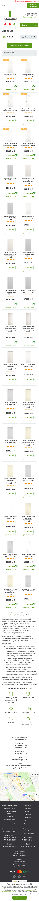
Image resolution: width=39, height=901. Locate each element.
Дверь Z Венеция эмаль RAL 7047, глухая (10, 292)
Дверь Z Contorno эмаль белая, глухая (28, 217)
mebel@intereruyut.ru (28, 846)
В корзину (11, 86)
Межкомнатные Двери (9, 805)
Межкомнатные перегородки (9, 820)
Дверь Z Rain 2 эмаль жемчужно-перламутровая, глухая (28, 519)
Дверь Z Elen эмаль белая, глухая (10, 75)
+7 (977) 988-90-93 (28, 833)
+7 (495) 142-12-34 (31, 13)
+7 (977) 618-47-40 (31, 15)
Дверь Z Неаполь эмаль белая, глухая (28, 75)
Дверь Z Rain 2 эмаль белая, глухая (28, 555)
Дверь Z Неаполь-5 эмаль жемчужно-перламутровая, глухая (28, 405)
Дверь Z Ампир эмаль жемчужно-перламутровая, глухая (10, 367)
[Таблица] (35, 53)
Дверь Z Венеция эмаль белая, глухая (10, 109)
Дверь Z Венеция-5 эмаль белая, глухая (10, 144)
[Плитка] (25, 53)
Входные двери (9, 808)
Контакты (28, 821)
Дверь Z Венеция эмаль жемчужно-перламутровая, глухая (28, 329)
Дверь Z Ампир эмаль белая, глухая (28, 365)
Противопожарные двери (9, 812)
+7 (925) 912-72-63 (19, 754)
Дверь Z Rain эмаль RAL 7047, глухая (28, 590)
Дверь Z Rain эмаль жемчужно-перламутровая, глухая (10, 591)
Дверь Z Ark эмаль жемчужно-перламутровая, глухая (10, 481)
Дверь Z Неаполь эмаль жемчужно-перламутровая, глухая (10, 329)
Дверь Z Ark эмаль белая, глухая (10, 517)
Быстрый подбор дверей (19, 45)
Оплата (27, 811)
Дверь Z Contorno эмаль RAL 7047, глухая (10, 217)
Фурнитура (9, 816)
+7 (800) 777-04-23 (19, 739)
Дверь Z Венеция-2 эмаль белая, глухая (28, 144)
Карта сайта (28, 824)
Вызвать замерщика (33, 5)
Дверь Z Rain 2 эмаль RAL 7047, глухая (10, 555)
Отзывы (28, 817)
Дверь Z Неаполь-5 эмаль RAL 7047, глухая (10, 404)
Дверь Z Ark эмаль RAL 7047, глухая (28, 479)
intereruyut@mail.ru (30, 17)
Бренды (28, 805)
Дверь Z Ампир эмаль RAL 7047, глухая (28, 291)
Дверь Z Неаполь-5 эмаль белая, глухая (28, 109)
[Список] (30, 53)
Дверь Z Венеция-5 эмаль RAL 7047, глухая (10, 442)
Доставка (28, 808)
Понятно (19, 898)
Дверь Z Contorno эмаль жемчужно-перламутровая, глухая (10, 255)
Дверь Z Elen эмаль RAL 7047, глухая (10, 179)
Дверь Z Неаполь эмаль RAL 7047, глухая (28, 254)
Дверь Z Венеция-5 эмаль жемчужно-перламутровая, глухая (28, 443)
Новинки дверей (9, 824)
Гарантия (28, 814)
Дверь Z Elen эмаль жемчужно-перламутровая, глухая (28, 180)
